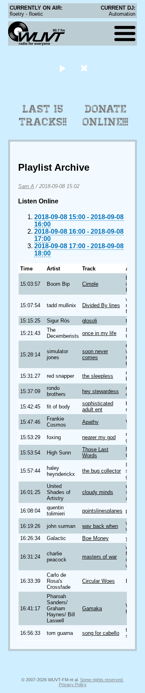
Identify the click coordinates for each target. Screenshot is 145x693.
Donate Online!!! (105, 115)
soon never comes (95, 354)
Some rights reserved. (102, 679)
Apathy (90, 422)
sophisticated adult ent (97, 406)
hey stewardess (100, 391)
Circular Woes (98, 581)
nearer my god (99, 437)
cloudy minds (97, 492)
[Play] (62, 68)
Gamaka (92, 608)
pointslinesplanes (102, 511)
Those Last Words (95, 452)
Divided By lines (101, 305)
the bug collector (101, 471)
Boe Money (95, 538)
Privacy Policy (73, 684)
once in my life (99, 333)
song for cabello (100, 633)
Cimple (90, 284)
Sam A (26, 186)
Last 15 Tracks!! (43, 115)
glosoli (89, 321)
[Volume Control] (85, 68)
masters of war (99, 557)
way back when (100, 526)
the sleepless (97, 376)
